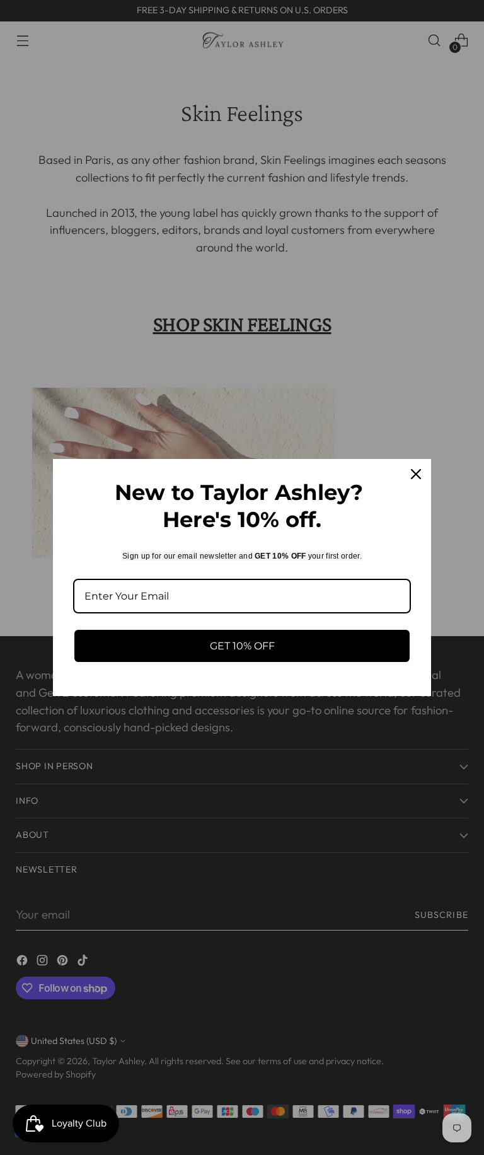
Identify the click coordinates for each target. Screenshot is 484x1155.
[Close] (416, 474)
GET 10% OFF (242, 646)
